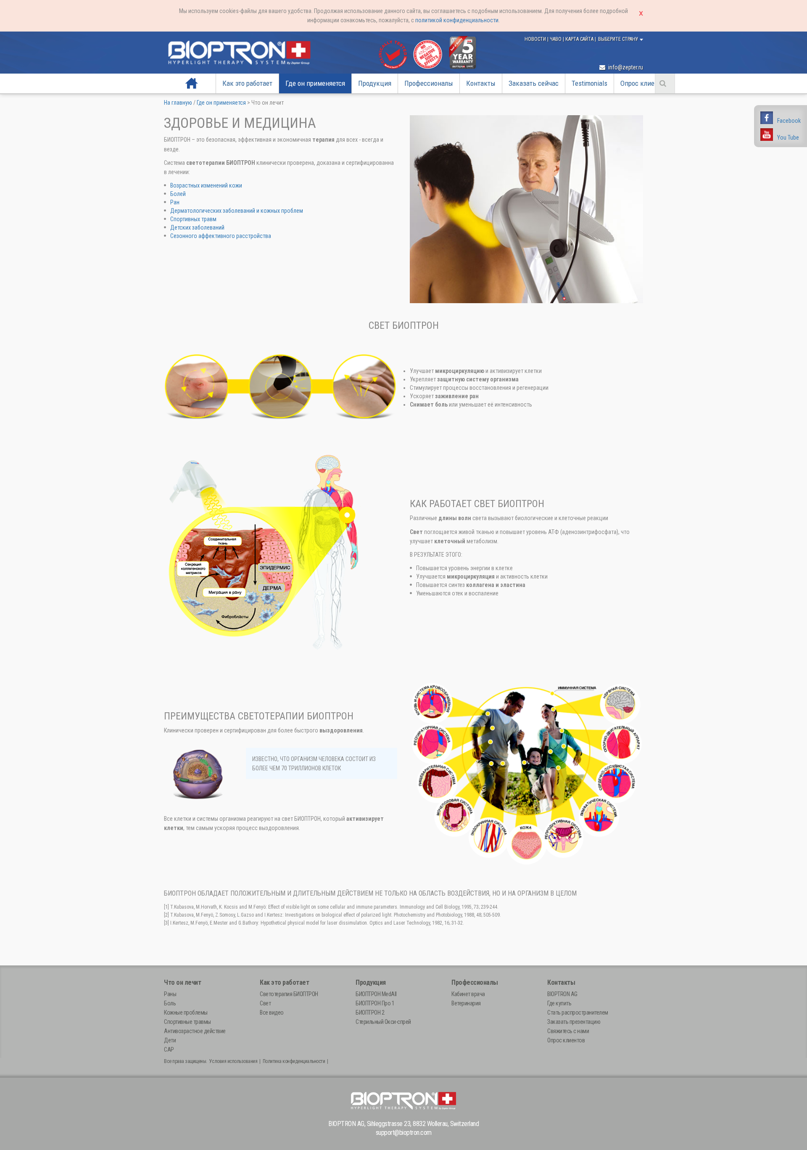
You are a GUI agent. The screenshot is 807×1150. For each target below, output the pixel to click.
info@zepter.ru (625, 67)
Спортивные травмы (187, 1021)
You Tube (788, 137)
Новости (536, 39)
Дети (170, 1040)
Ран (174, 202)
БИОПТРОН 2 (370, 1012)
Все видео (272, 1012)
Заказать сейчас (534, 83)
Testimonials (589, 83)
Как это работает (247, 83)
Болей (178, 193)
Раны (170, 994)
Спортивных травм (193, 219)
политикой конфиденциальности (456, 20)
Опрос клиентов (644, 83)
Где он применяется (315, 83)
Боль (170, 1003)
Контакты (481, 83)
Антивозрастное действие (195, 1031)
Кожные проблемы (186, 1012)
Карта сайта (580, 39)
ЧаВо (556, 39)
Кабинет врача (468, 994)
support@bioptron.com (404, 1133)
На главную (191, 83)
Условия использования (233, 1061)
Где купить (559, 1003)
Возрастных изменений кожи (206, 185)
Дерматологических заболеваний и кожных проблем (236, 210)
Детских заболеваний (197, 227)
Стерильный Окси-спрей (383, 1021)
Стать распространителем (577, 1012)
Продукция (374, 83)
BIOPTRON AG (562, 994)
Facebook (789, 120)
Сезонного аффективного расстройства (220, 236)
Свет (265, 1003)
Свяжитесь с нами (568, 1031)
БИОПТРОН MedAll (376, 994)
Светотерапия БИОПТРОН (289, 994)
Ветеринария (466, 1003)
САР (169, 1049)
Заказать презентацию (573, 1021)
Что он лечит (182, 982)
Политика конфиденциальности (294, 1061)
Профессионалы (428, 83)
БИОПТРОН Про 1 (375, 1003)
